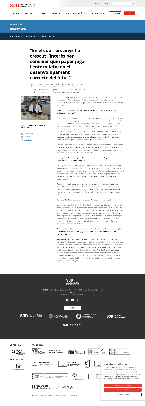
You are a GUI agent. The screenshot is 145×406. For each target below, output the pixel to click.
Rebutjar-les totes (122, 390)
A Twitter (27, 137)
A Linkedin (28, 140)
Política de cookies (60, 395)
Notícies (13, 36)
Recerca (42, 13)
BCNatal (92, 165)
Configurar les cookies (123, 394)
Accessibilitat (73, 395)
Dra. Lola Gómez (38, 84)
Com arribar (72, 308)
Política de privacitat (46, 395)
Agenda (21, 36)
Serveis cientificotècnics (76, 13)
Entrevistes (18, 29)
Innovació (55, 13)
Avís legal (34, 395)
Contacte (107, 3)
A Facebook (28, 134)
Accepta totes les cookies (123, 385)
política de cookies (115, 381)
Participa (130, 13)
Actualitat (115, 13)
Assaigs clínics (98, 13)
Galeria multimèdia (46, 36)
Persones (29, 13)
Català (97, 3)
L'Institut (15, 13)
